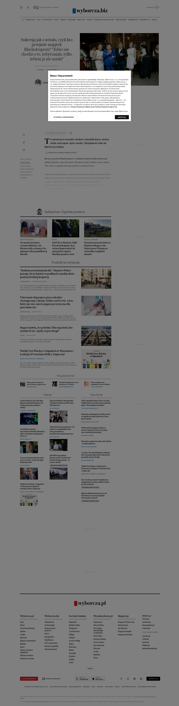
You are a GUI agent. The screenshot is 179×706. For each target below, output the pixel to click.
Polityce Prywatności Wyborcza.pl (82, 107)
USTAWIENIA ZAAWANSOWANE (64, 117)
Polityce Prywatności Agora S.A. (106, 107)
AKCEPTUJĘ (122, 117)
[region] (89, 96)
